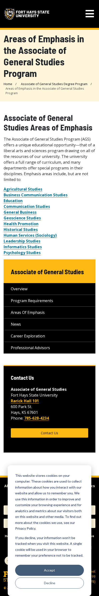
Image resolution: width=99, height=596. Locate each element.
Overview (19, 289)
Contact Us (49, 433)
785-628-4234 (36, 418)
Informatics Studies (23, 246)
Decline (49, 583)
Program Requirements (32, 300)
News (16, 324)
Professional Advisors (30, 347)
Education (13, 200)
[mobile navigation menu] (89, 14)
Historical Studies (21, 229)
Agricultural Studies (23, 189)
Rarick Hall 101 (25, 401)
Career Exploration (28, 336)
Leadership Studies (22, 241)
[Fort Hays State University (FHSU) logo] (27, 14)
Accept (49, 570)
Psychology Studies (22, 252)
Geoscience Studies (22, 218)
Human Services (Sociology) (30, 235)
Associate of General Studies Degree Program (54, 84)
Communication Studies (27, 206)
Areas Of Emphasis (28, 312)
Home (8, 84)
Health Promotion (21, 223)
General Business (20, 212)
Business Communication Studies (36, 195)
